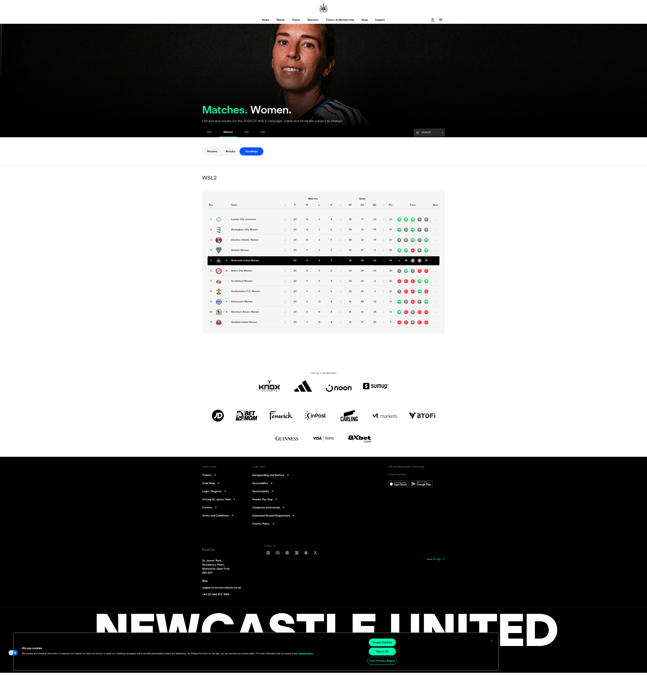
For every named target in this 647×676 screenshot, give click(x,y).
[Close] (491, 640)
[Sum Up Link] (376, 386)
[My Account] (433, 20)
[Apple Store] (398, 484)
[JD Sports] (218, 416)
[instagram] (287, 553)
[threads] (306, 553)
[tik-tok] (268, 553)
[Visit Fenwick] (281, 416)
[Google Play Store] (421, 484)
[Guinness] (287, 438)
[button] (429, 132)
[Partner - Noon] (339, 386)
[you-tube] (278, 553)
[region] (256, 651)
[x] (315, 553)
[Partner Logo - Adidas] (303, 386)
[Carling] (349, 416)
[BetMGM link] (246, 416)
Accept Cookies (382, 642)
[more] (441, 20)
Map (205, 581)
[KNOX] (269, 386)
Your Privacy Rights (382, 660)
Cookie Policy (305, 653)
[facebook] (296, 553)
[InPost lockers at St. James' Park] (315, 416)
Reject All (382, 651)
